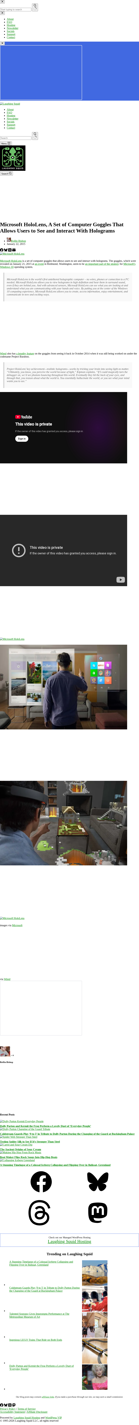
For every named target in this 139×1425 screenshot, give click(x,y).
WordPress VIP (53, 1417)
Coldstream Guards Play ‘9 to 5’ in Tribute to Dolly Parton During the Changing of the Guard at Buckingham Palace (67, 1133)
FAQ (9, 112)
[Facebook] (2, 250)
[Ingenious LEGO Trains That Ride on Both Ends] (94, 1362)
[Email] (14, 250)
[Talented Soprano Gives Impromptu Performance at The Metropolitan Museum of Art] (94, 1336)
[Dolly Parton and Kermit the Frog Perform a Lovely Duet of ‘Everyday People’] (22, 1121)
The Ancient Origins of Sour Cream (20, 1149)
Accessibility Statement (12, 1411)
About (10, 109)
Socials (10, 121)
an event (39, 263)
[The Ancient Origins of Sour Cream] (16, 1144)
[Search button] (35, 136)
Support (11, 124)
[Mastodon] (97, 1224)
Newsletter (12, 118)
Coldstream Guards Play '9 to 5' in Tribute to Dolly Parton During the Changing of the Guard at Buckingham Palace (44, 1289)
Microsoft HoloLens (11, 260)
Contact (11, 127)
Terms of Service (26, 1408)
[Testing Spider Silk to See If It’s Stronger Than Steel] (18, 1136)
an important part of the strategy (102, 263)
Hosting (11, 115)
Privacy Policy (8, 1408)
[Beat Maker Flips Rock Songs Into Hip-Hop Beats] (20, 1152)
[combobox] (15, 138)
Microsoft (17, 925)
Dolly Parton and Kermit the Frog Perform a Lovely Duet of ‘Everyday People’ (45, 1126)
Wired (3, 353)
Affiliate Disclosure (37, 1411)
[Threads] (10, 250)
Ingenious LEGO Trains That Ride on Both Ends (35, 1339)
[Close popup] (2, 43)
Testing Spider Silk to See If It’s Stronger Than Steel (30, 1141)
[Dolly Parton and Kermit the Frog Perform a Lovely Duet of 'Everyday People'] (94, 1388)
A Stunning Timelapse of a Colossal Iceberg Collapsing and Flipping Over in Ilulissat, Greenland (55, 1165)
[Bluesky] (6, 250)
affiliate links (48, 1397)
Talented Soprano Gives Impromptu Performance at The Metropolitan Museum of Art (39, 1315)
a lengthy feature (25, 353)
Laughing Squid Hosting (69, 1241)
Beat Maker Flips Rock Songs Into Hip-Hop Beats (28, 1157)
